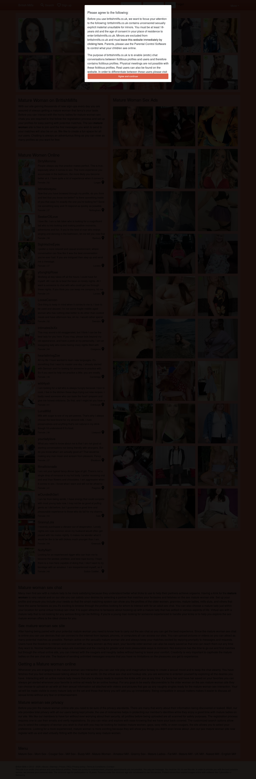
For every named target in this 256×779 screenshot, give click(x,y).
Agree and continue (128, 76)
